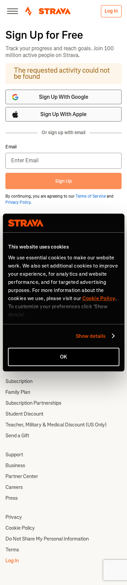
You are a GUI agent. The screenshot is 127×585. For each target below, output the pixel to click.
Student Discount (24, 413)
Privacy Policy (17, 202)
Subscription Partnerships (33, 403)
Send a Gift (17, 435)
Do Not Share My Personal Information (47, 538)
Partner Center (21, 476)
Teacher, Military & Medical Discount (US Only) (56, 424)
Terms (12, 549)
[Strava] (48, 11)
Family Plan (17, 392)
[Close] (12, 11)
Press (11, 498)
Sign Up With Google (63, 96)
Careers (14, 487)
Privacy (13, 517)
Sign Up (63, 181)
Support (14, 454)
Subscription (19, 381)
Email (11, 147)
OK (63, 356)
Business (15, 465)
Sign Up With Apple (63, 114)
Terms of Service (91, 196)
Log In (111, 11)
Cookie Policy (20, 528)
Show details (90, 336)
